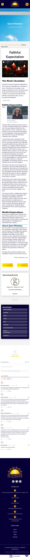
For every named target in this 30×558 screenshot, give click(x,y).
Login (27, 362)
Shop (15, 534)
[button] (2, 4)
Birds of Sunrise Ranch (6, 331)
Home (15, 529)
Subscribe (5, 312)
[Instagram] (20, 481)
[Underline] (5, 371)
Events (15, 532)
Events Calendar (7, 309)
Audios (5, 318)
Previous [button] (13, 299)
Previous (8, 265)
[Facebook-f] (13, 481)
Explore (15, 293)
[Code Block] (14, 371)
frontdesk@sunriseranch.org (15, 508)
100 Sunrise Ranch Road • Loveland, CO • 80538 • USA (15, 492)
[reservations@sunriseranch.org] (15, 512)
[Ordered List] (9, 371)
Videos (5, 315)
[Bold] (2, 371)
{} (17, 370)
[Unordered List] (10, 371)
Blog (4, 321)
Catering (15, 537)
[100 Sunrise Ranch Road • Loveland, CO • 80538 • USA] (15, 490)
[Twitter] (16, 481)
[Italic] (4, 371)
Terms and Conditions (22, 552)
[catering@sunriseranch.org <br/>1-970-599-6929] (15, 517)
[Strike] (7, 371)
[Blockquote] (12, 371)
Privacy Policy (9, 552)
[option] (15, 286)
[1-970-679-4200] (15, 496)
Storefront (5, 324)
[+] (19, 370)
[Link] (15, 371)
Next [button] (16, 299)
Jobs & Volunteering (8, 327)
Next (22, 265)
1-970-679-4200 (15, 497)
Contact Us (6, 335)
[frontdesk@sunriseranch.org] (15, 506)
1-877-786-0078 (15, 503)
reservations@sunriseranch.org (15, 513)
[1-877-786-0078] (15, 501)
